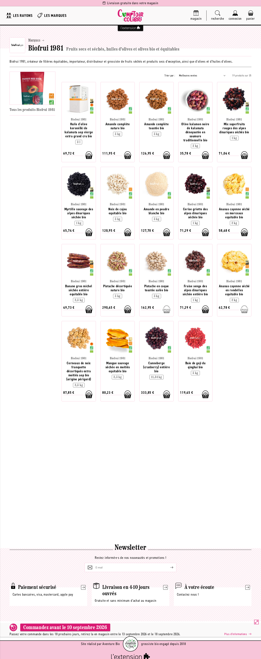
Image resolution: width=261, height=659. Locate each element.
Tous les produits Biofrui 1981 (32, 110)
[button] (217, 15)
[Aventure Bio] (130, 644)
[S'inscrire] (168, 567)
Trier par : (170, 75)
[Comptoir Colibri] (130, 15)
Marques (34, 40)
